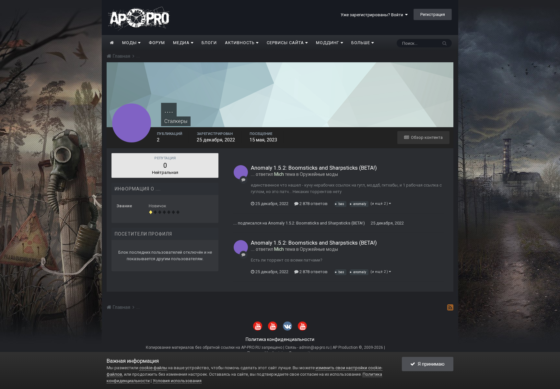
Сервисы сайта (286, 42)
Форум (157, 42)
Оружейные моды (319, 174)
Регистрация (432, 14)
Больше (360, 42)
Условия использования (177, 380)
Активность (240, 42)
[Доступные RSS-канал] (450, 307)
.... (253, 174)
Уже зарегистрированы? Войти (373, 14)
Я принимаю (430, 364)
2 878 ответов (313, 203)
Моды (130, 42)
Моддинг (328, 42)
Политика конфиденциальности (280, 339)
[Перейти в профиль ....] (241, 172)
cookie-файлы (153, 367)
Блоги (209, 42)
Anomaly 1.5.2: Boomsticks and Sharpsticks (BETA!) (314, 167)
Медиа (182, 42)
